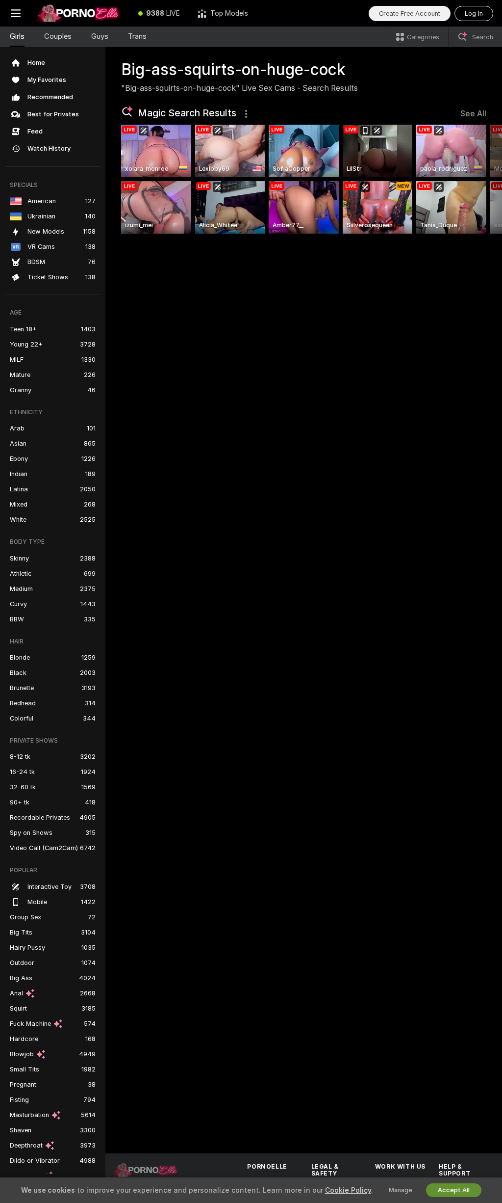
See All (473, 113)
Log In (474, 13)
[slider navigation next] (482, 179)
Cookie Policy (348, 1190)
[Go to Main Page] (80, 13)
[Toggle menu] (15, 13)
